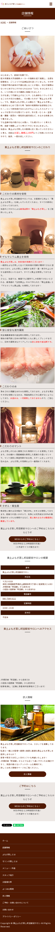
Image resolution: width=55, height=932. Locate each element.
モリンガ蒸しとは (9, 861)
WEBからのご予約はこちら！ (28, 539)
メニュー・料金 (8, 868)
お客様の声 (7, 882)
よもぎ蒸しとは (8, 854)
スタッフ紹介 (8, 875)
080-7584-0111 (9, 598)
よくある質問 (8, 889)
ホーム (5, 840)
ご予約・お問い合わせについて (15, 902)
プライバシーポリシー (11, 916)
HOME (3, 22)
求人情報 (28, 774)
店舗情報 (6, 847)
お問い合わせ (8, 909)
